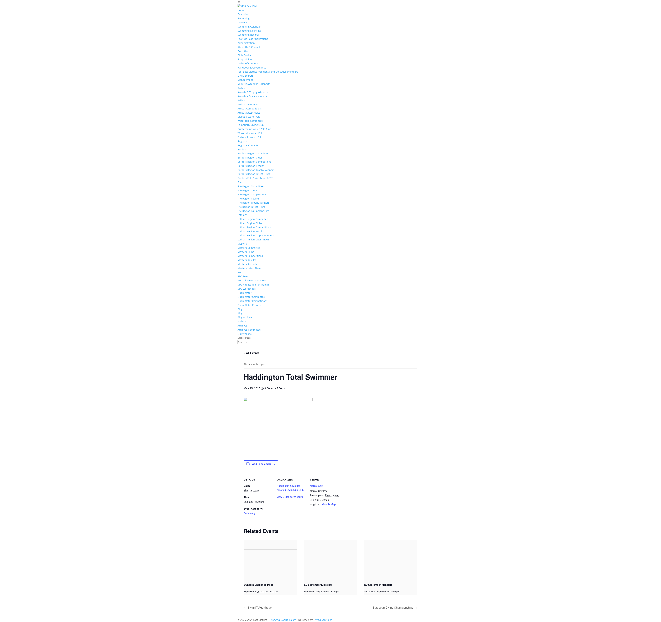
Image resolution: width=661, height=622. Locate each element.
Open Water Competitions (252, 301)
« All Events (251, 353)
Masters (242, 243)
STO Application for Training (254, 284)
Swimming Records (249, 34)
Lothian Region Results (251, 231)
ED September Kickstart (318, 584)
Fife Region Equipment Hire (253, 211)
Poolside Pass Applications (253, 38)
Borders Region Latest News (254, 174)
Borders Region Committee (253, 153)
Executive (243, 51)
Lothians (242, 215)
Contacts (243, 22)
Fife (240, 182)
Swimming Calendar (249, 26)
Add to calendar (261, 464)
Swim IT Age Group (259, 607)
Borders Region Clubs (250, 157)
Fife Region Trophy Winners (253, 202)
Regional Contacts (248, 145)
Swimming (244, 18)
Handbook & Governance (252, 67)
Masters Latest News (249, 268)
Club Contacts (246, 55)
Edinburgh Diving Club (251, 124)
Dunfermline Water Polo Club (254, 129)
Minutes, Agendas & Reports (254, 84)
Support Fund (245, 59)
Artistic (242, 100)
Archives (242, 88)
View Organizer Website (290, 496)
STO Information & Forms (252, 280)
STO (240, 272)
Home (241, 10)
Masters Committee (249, 247)
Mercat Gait (316, 485)
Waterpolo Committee (250, 120)
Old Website (245, 333)
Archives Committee (249, 329)
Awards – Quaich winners (252, 96)
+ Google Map (328, 504)
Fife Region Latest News (251, 206)
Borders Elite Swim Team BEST (255, 178)
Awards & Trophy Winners (253, 92)
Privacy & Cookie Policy (283, 619)
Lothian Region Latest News (253, 239)
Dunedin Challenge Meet (258, 584)
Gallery (242, 321)
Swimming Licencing (249, 30)
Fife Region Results (248, 198)
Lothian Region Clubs (250, 223)
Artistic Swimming (248, 104)
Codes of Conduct (248, 63)
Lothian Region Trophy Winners (256, 235)
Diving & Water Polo (249, 116)
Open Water (244, 292)
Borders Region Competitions (254, 161)
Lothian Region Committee (253, 219)
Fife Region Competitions (252, 194)
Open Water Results (249, 305)
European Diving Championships (393, 607)
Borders (242, 149)
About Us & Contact (249, 47)
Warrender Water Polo (250, 133)
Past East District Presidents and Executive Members (268, 71)
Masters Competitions (250, 255)
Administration (246, 43)
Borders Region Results (251, 165)
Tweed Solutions (322, 619)
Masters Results (247, 260)
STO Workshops (247, 288)
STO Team (243, 276)
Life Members (245, 75)
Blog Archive (245, 317)
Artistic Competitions (250, 108)
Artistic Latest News (249, 112)
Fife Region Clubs (248, 190)
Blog (240, 309)
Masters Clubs (246, 252)
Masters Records (247, 264)
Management (245, 79)
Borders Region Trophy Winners (256, 170)
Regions (242, 141)
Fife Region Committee (251, 186)
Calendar (243, 14)
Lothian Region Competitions (254, 227)
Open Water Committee (251, 296)
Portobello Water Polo (250, 137)
